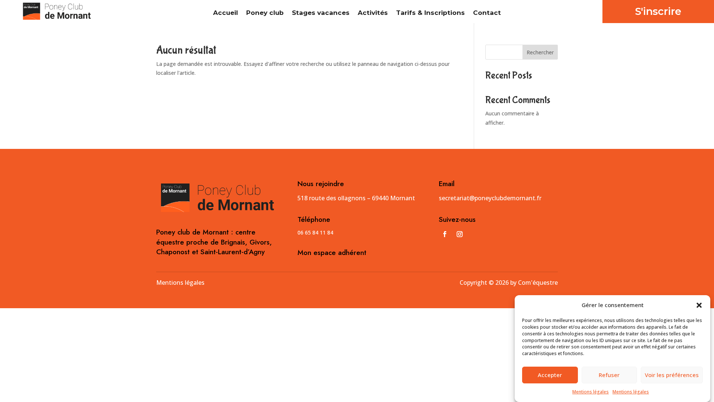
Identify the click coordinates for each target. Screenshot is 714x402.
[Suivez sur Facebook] (445, 234)
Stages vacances (321, 13)
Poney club (265, 13)
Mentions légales (590, 392)
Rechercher (540, 52)
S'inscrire (658, 11)
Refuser (609, 375)
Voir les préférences (672, 375)
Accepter (550, 375)
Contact (487, 13)
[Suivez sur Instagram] (460, 234)
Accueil (225, 13)
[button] (699, 305)
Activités (373, 13)
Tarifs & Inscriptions (430, 13)
